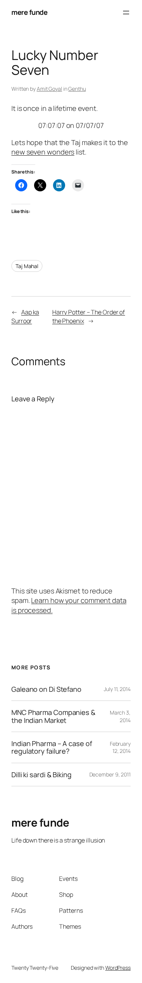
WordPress (118, 967)
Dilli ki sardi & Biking (41, 774)
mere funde (29, 12)
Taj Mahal (27, 266)
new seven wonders (42, 151)
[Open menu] (126, 12)
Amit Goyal (49, 88)
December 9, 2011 (110, 774)
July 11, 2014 (117, 689)
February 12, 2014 (120, 747)
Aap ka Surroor (25, 316)
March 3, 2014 (120, 716)
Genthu (77, 88)
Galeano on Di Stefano (46, 689)
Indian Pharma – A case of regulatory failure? (51, 747)
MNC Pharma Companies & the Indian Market (53, 716)
